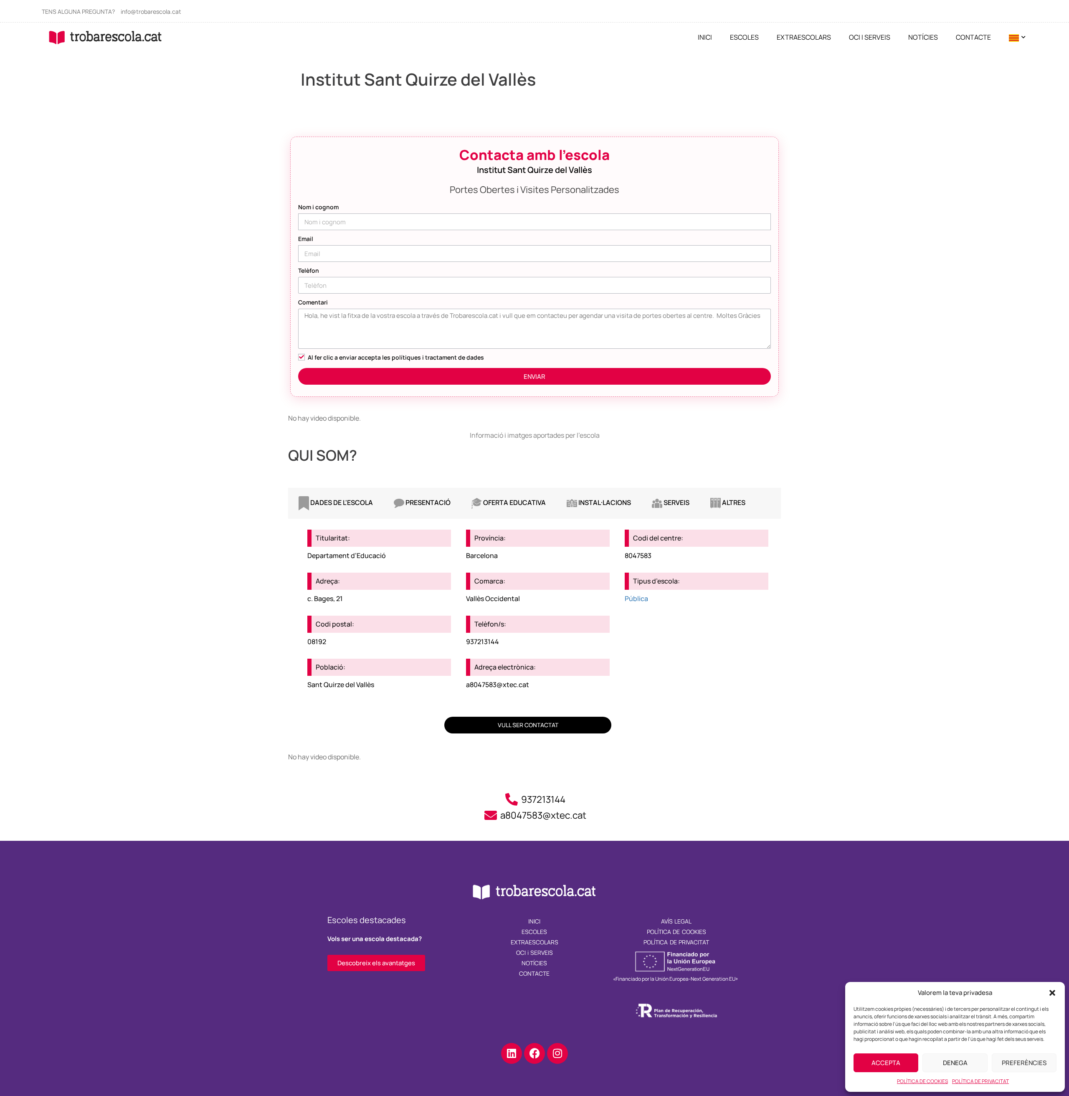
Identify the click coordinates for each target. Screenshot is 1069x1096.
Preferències (1024, 1062)
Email (305, 239)
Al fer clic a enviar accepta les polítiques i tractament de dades (396, 357)
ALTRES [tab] (733, 502)
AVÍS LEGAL (676, 921)
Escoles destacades (366, 920)
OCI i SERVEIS (869, 37)
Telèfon (308, 270)
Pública (636, 598)
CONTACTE (973, 37)
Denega (955, 1062)
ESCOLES (744, 37)
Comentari (313, 302)
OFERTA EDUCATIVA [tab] (514, 502)
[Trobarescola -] (105, 37)
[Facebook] (534, 1053)
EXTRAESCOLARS (804, 37)
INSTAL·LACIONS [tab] (604, 502)
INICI (705, 37)
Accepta (885, 1062)
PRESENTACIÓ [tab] (427, 502)
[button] (1052, 993)
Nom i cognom (318, 207)
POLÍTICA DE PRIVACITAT (980, 1081)
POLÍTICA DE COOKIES (922, 1081)
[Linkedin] (511, 1053)
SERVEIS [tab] (675, 502)
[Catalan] (1014, 37)
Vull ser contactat (528, 725)
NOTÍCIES (923, 37)
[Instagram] (557, 1053)
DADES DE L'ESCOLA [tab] (341, 502)
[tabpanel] (534, 603)
